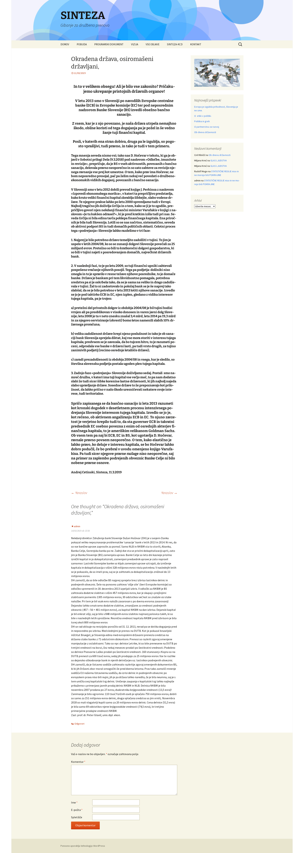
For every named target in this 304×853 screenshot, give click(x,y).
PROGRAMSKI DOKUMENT (109, 44)
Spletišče (76, 817)
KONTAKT (195, 44)
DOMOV (65, 44)
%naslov (79, 492)
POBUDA (82, 44)
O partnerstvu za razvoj (206, 126)
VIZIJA (134, 44)
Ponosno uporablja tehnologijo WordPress (83, 845)
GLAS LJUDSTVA (218, 160)
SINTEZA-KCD (175, 44)
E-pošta (77, 810)
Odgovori (79, 723)
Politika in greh (202, 121)
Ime (74, 802)
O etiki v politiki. (202, 115)
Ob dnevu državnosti (205, 132)
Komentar (78, 761)
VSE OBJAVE (152, 44)
